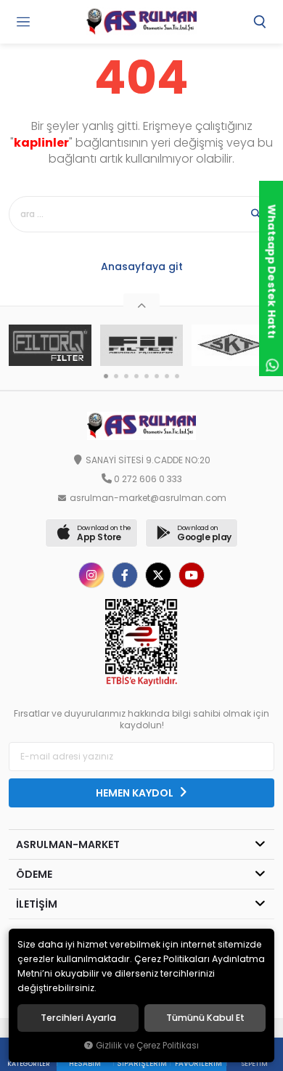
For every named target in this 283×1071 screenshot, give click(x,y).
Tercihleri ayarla (78, 1018)
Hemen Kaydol (136, 793)
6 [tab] (157, 376)
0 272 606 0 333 (148, 479)
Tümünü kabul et (205, 1018)
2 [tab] (116, 376)
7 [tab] (167, 376)
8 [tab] (177, 376)
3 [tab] (126, 376)
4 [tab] (136, 376)
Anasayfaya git (142, 266)
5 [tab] (146, 376)
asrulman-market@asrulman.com (148, 498)
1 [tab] (106, 376)
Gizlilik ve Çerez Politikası (147, 1045)
